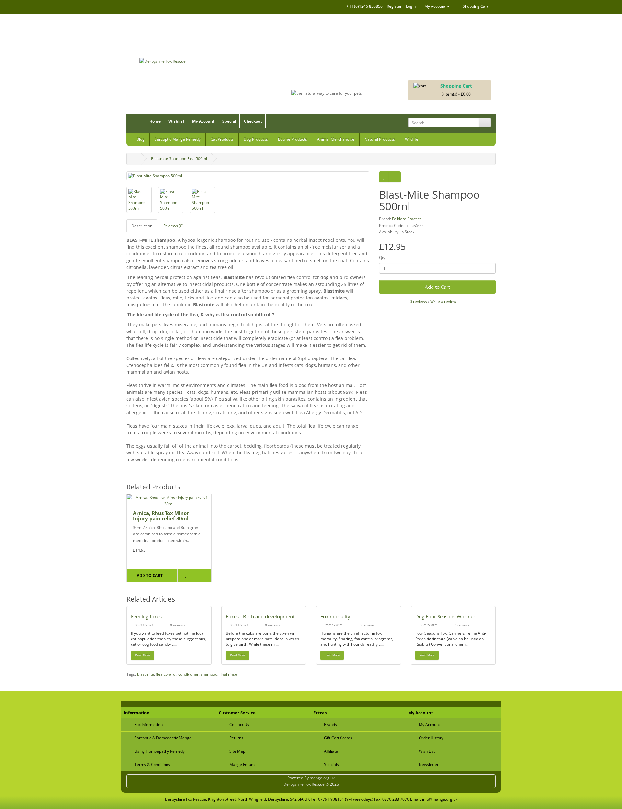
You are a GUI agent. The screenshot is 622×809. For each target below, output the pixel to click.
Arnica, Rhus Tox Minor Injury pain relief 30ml (161, 516)
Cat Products (222, 139)
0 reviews (418, 301)
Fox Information (148, 724)
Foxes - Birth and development (260, 616)
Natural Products (379, 139)
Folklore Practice (407, 219)
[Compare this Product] (395, 176)
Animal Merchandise (335, 139)
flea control (166, 674)
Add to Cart (437, 287)
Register (394, 6)
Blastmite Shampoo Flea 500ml (179, 158)
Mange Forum (242, 764)
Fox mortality (335, 616)
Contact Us (239, 724)
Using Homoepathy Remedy (159, 751)
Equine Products (292, 139)
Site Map (237, 751)
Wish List (427, 751)
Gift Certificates (338, 738)
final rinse (228, 674)
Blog (140, 139)
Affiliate (331, 751)
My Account (203, 121)
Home (155, 121)
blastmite (145, 674)
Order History (431, 738)
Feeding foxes (146, 616)
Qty (382, 257)
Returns (236, 738)
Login (411, 6)
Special (229, 121)
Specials (331, 764)
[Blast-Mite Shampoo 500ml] (247, 175)
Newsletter (429, 764)
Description (142, 226)
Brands (330, 724)
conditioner (188, 674)
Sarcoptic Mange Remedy (178, 139)
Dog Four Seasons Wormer (445, 616)
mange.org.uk (322, 777)
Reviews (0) (173, 226)
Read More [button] (142, 655)
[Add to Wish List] (384, 176)
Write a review (443, 301)
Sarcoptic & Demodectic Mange (162, 738)
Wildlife (411, 139)
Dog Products (256, 139)
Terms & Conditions (152, 764)
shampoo (209, 674)
